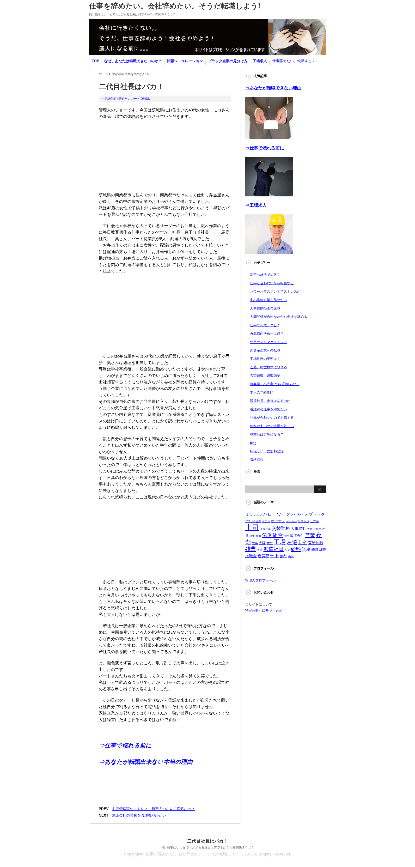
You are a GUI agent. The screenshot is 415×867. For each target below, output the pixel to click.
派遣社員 (273, 549)
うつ (248, 514)
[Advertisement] (165, 153)
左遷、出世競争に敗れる (268, 367)
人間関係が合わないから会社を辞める (278, 317)
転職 (314, 550)
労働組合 (272, 535)
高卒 (291, 556)
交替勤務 (281, 528)
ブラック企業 (253, 521)
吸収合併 (297, 536)
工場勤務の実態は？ (265, 359)
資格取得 (256, 459)
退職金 (251, 556)
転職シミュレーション (185, 61)
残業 (250, 549)
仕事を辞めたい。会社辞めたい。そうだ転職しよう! (174, 6)
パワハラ (299, 514)
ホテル (266, 521)
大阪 (262, 543)
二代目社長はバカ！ (207, 840)
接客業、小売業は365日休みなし (274, 384)
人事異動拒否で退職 (265, 308)
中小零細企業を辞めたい (114, 98)
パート (135, 98)
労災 (286, 535)
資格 (306, 549)
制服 (258, 535)
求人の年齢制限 (262, 392)
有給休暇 (315, 543)
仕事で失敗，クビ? (264, 325)
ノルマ (257, 514)
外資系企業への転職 (265, 350)
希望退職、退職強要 (265, 375)
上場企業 (265, 528)
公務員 (317, 528)
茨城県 (145, 98)
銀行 (283, 556)
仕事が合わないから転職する (272, 283)
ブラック (317, 514)
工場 (280, 542)
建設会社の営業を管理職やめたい (139, 815)
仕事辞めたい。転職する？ (293, 61)
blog (253, 443)
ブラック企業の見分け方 (228, 61)
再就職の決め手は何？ (267, 333)
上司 (252, 527)
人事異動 (298, 529)
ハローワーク (276, 514)
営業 (310, 535)
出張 (252, 535)
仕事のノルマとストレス (268, 342)
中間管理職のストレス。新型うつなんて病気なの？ (153, 809)
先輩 (309, 528)
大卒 (255, 543)
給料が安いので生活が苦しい (272, 426)
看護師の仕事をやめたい (268, 409)
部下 (274, 555)
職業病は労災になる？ (267, 434)
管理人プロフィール (260, 580)
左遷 (292, 542)
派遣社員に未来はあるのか (270, 401)
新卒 (302, 542)
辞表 (322, 550)
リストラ (303, 521)
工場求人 (260, 61)
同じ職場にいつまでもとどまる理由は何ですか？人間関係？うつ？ (207, 847)
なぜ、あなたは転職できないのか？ (133, 61)
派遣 (259, 550)
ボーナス (278, 521)
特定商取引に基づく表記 (263, 610)
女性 (270, 543)
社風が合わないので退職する (272, 417)
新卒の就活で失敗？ (265, 275)
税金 (287, 549)
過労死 (263, 556)
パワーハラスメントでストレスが (275, 291)
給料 (296, 549)
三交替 (314, 521)
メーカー (291, 521)
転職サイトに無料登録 (267, 451)
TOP (95, 61)
